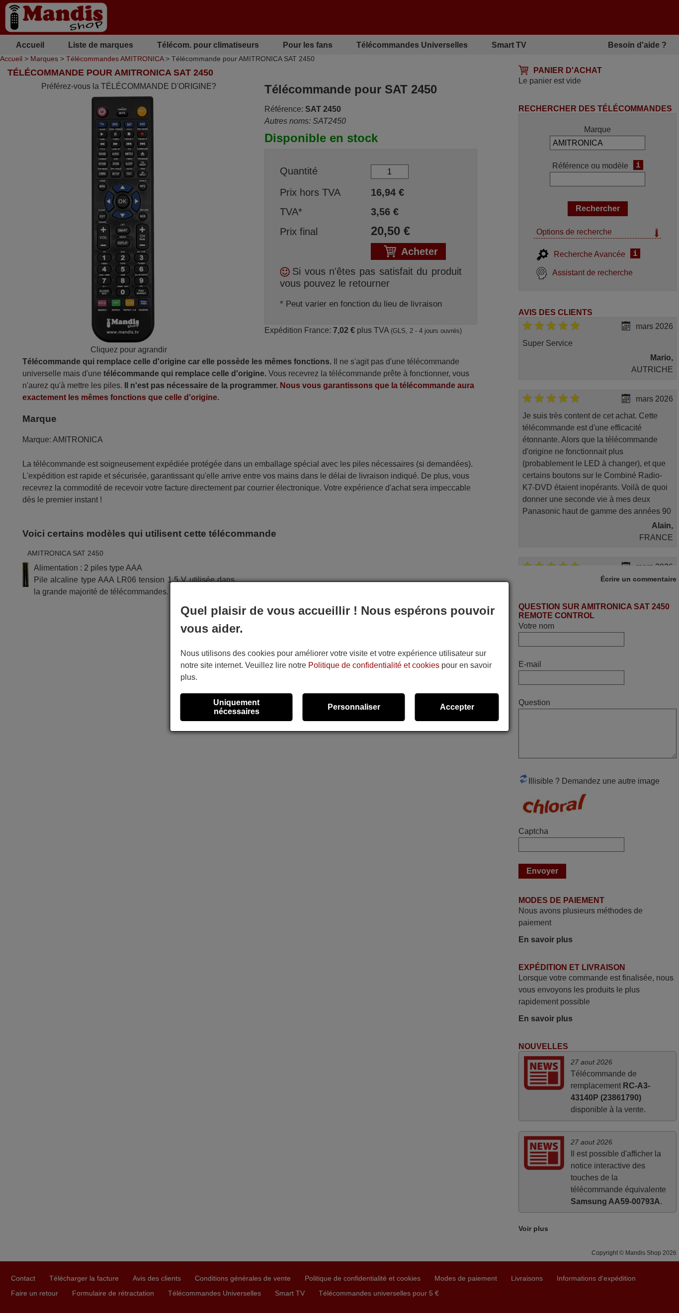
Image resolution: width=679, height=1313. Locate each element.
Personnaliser (354, 707)
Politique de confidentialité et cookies (373, 665)
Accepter (457, 707)
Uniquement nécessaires (236, 707)
